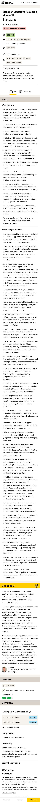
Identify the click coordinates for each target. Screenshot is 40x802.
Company (27, 92)
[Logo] (7, 2)
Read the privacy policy (9, 793)
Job (14, 92)
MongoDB (8, 15)
